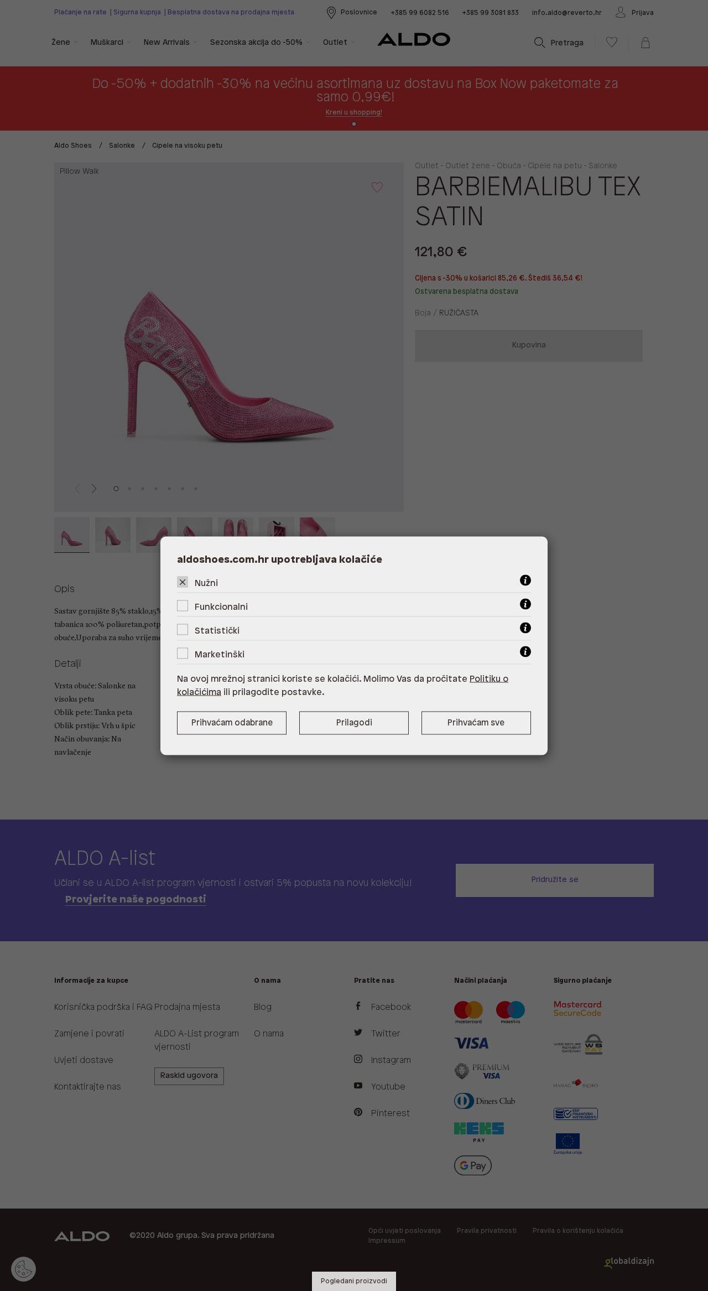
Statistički (217, 630)
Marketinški (219, 654)
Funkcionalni (221, 606)
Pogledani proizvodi (354, 1281)
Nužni (206, 583)
